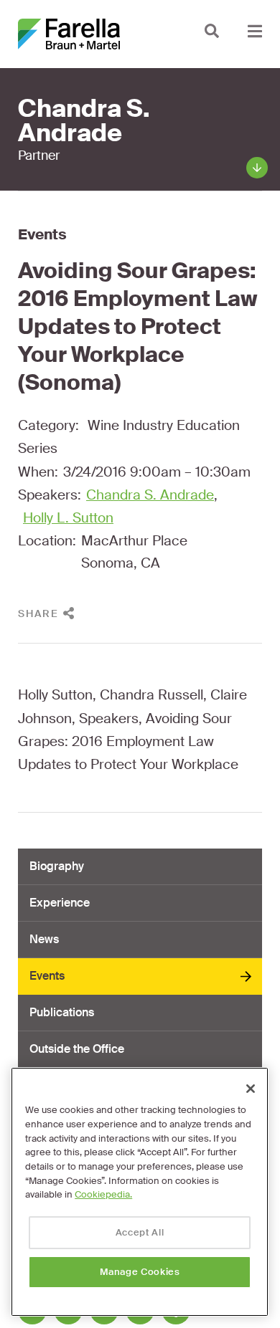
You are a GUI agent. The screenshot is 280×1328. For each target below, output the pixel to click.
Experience (59, 902)
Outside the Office (76, 1048)
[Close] (250, 1088)
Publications (61, 1012)
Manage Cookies (140, 1272)
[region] (140, 1192)
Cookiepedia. (103, 1194)
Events (42, 234)
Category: (48, 425)
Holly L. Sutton (68, 518)
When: (38, 472)
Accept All (140, 1232)
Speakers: (49, 495)
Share (38, 613)
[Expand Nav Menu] (255, 30)
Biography (56, 866)
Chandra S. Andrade (150, 495)
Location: (47, 541)
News (44, 939)
